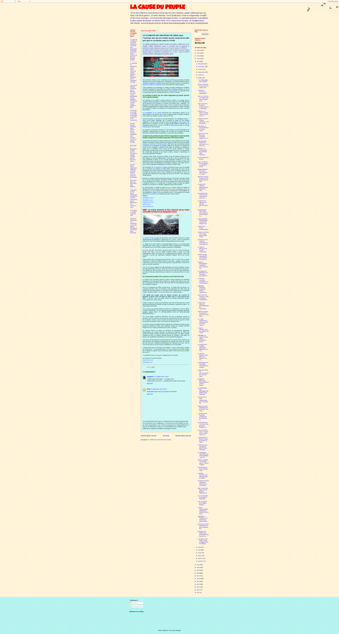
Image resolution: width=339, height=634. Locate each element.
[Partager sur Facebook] (152, 367)
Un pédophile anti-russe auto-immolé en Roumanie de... (203, 213)
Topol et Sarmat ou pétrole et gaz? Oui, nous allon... (203, 314)
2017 (198, 576)
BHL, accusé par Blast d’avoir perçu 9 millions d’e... (203, 490)
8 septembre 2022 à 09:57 (159, 389)
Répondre (150, 383)
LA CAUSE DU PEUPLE (157, 8)
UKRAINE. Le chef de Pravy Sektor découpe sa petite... (203, 339)
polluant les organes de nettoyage (152, 84)
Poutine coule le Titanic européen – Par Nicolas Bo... (203, 121)
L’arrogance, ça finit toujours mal (133, 213)
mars (200, 555)
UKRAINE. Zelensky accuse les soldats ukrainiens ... (203, 289)
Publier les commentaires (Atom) (160, 439)
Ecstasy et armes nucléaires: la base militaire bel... (203, 526)
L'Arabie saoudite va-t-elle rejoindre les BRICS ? (203, 476)
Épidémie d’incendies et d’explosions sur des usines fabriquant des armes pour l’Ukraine (133, 226)
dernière (147, 50)
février (200, 558)
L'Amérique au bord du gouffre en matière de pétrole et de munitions (133, 115)
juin (199, 547)
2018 (198, 573)
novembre (201, 66)
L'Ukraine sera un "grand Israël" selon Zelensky (202, 447)
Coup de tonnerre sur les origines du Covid (203, 330)
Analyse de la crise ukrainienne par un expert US (203, 400)
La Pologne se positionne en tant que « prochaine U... (203, 273)
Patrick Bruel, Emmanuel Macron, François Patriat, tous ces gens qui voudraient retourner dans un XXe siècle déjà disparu (133, 175)
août (200, 75)
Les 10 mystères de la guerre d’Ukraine (203, 497)
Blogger (178, 630)
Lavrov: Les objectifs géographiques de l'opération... (203, 306)
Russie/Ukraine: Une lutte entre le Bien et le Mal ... (203, 172)
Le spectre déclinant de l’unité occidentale (202, 249)
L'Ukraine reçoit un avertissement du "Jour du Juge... (203, 373)
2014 (198, 584)
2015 (198, 581)
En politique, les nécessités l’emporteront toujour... (203, 365)
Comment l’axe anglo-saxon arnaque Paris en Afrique (203, 541)
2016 (198, 578)
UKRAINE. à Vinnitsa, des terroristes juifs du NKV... (203, 519)
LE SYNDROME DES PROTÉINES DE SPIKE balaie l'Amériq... (203, 391)
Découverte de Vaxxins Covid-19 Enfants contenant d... (203, 297)
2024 (198, 56)
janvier (200, 561)
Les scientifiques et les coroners (152, 112)
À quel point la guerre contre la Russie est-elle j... (203, 440)
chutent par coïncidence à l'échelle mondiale (155, 144)
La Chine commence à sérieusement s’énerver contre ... (203, 322)
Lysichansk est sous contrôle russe (203, 469)
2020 (198, 567)
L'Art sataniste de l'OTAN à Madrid (202, 503)
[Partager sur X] (151, 367)
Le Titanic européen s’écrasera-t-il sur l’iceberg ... (203, 281)
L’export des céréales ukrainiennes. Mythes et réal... (203, 187)
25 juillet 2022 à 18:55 (162, 376)
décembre (201, 64)
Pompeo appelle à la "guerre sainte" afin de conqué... (203, 462)
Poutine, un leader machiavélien (203, 227)
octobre (200, 69)
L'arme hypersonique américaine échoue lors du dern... (203, 511)
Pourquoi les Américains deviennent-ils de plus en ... (203, 534)
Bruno (149, 389)
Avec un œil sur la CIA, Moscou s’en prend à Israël (203, 164)
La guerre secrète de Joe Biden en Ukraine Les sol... (203, 357)
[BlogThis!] (149, 367)
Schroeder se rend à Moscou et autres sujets (203, 128)
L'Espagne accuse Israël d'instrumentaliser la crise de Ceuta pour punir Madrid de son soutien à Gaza (133, 198)
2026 (198, 50)
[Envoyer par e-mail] (147, 367)
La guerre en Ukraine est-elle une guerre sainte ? (203, 204)
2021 (198, 564)
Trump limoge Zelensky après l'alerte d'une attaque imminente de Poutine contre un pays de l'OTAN (133, 133)
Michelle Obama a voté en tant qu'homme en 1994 (203, 179)
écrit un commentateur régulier (180, 347)
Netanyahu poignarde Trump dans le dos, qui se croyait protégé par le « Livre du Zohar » (133, 153)
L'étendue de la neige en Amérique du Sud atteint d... (203, 242)
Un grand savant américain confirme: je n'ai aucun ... (203, 483)
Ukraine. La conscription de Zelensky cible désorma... (202, 152)
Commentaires (137, 606)
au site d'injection (173, 90)
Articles (134, 603)
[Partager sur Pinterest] (154, 367)
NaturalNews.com (148, 362)
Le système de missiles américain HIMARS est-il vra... (203, 348)
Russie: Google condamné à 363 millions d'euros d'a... (202, 257)
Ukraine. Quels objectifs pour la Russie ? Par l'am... (203, 408)
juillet (200, 78)
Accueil (166, 436)
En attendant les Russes (203, 158)
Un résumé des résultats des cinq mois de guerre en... (202, 196)
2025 (198, 53)
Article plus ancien (183, 436)
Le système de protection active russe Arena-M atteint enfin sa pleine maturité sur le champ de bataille (133, 72)
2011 (198, 592)
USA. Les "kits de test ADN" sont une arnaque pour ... (203, 98)
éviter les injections (152, 194)
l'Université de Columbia (161, 167)
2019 (198, 570)
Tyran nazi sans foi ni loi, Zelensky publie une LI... (203, 136)
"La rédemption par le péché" (203, 80)
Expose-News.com (148, 360)
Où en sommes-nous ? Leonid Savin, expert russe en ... (203, 432)
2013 (198, 587)
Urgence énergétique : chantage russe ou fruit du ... (203, 265)
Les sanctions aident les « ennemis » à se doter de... (203, 143)
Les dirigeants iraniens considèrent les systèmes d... (202, 417)
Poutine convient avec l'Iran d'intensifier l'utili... (203, 234)
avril (200, 553)
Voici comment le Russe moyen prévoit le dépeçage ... (203, 106)
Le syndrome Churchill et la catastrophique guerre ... (203, 455)
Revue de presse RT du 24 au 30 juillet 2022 (203, 86)
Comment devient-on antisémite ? (202, 92)
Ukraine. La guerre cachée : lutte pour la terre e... (203, 113)
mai (199, 550)
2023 (198, 58)
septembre (201, 72)
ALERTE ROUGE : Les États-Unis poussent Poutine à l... (203, 425)
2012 (198, 590)
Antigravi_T (150, 376)
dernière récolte (149, 238)
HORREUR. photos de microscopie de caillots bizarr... (203, 382)
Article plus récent (148, 436)
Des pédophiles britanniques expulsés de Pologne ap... (203, 221)
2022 (198, 61)
